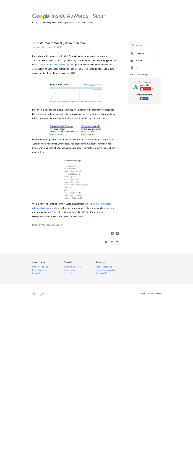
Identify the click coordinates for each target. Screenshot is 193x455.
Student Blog (37, 273)
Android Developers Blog (106, 270)
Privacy (151, 294)
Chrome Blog (69, 270)
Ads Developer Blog (104, 267)
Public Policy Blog (39, 270)
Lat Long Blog (69, 273)
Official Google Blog (40, 267)
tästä (80, 216)
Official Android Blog (72, 267)
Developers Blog (102, 273)
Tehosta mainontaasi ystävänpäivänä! (59, 43)
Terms (158, 294)
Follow (146, 99)
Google (143, 294)
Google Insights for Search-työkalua (57, 64)
